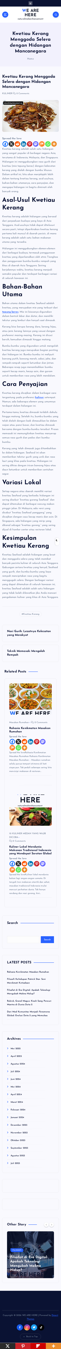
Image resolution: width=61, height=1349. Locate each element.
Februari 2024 (18, 1110)
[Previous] (46, 1224)
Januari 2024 (17, 1117)
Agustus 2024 (18, 1064)
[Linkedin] (23, 144)
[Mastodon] (35, 144)
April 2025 (16, 1056)
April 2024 (16, 1094)
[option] (30, 1254)
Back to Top (32, 1337)
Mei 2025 (15, 1048)
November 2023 (19, 1133)
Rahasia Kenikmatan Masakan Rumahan (28, 972)
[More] (54, 144)
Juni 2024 (16, 1079)
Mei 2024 (16, 1087)
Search (47, 940)
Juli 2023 (15, 1163)
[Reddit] (17, 144)
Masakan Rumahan (19, 722)
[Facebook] (5, 144)
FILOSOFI (17, 1250)
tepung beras (10, 312)
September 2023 (19, 1148)
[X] (11, 144)
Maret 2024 (17, 1102)
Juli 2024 (15, 1071)
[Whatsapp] (48, 144)
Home (30, 59)
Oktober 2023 (18, 1140)
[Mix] (42, 144)
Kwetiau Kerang (31, 614)
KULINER (7, 93)
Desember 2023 (19, 1125)
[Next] (51, 1224)
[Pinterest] (29, 144)
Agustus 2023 (18, 1156)
